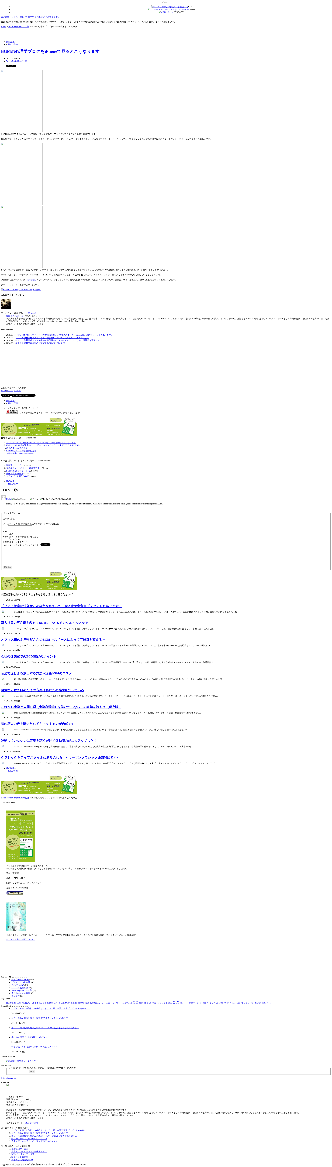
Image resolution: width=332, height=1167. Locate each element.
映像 (36, 1003)
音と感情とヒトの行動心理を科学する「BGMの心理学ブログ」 (30, 17)
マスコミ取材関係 (24, 338)
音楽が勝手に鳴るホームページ (20, 453)
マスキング (108, 1003)
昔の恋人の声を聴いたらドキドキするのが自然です (38, 723)
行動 (44, 1003)
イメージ (57, 1003)
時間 (83, 1003)
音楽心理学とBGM (20, 979)
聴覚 (95, 1003)
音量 (72, 1003)
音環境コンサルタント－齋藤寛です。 (24, 468)
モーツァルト (198, 1003)
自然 (8, 1003)
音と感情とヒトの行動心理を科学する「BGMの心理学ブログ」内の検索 (42, 1068)
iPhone (10, 390)
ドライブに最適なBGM (17, 476)
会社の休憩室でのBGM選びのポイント (50, 343)
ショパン (163, 1003)
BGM (3, 390)
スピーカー (100, 1003)
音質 (79, 1003)
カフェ (218, 1003)
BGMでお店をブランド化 (18, 471)
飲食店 (149, 1003)
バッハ (186, 1003)
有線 (91, 1003)
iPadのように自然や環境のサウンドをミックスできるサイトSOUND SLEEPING (43, 445)
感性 (75, 1003)
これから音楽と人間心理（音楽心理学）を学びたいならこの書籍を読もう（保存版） (61, 707)
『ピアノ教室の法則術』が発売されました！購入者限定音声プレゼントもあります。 (73, 335)
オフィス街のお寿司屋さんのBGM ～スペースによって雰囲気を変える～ (66, 340)
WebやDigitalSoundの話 (18, 26)
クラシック (211, 1003)
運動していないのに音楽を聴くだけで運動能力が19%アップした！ (49, 740)
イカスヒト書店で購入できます (20, 939)
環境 (135, 1002)
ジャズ (157, 1003)
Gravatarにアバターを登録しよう (21, 451)
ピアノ (28, 1003)
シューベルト (250, 1003)
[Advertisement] (31, 34)
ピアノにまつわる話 (25, 335)
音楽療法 (169, 1003)
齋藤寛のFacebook (14, 316)
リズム (19, 1003)
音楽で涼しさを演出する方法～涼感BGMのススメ (36, 673)
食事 (32, 1003)
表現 (23, 1003)
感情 (41, 1003)
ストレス (122, 1003)
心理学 (17, 390)
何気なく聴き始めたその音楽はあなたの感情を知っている (42, 690)
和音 (221, 1003)
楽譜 (87, 1003)
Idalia (8, 499)
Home (3, 26)
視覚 (259, 1003)
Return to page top (8, 1078)
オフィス (268, 1003)
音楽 (176, 1002)
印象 (116, 1003)
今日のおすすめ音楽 (20, 993)
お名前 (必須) (9, 518)
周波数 (144, 1003)
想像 (204, 1003)
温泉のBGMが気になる (17, 448)
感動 (14, 1003)
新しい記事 (13, 44)
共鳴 (153, 1003)
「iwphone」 (31, 280)
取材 (181, 1003)
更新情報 (15, 996)
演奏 (238, 1003)
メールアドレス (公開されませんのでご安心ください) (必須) (31, 524)
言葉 (140, 1003)
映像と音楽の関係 (14, 473)
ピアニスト (128, 1003)
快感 (62, 1003)
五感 (48, 1003)
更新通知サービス (14, 465)
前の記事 (10, 42)
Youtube (233, 1003)
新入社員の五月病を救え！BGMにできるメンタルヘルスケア (60, 338)
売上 (256, 1003)
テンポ (242, 1003)
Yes (12, 539)
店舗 (11, 1003)
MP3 (51, 1003)
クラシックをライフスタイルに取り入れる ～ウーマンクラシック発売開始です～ (60, 757)
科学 (225, 1003)
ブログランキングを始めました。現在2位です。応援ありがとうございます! (41, 442)
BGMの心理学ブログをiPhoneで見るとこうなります (50, 51)
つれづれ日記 (17, 985)
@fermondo (32, 313)
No (19, 539)
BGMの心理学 (32, 1123)
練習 (263, 1003)
